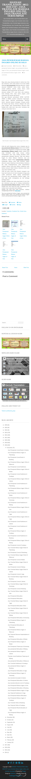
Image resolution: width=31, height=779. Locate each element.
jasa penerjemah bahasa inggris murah (19, 70)
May (8, 732)
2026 (6, 425)
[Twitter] (8, 763)
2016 (6, 747)
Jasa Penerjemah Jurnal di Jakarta (16, 581)
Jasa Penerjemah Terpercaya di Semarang (18, 646)
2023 (6, 432)
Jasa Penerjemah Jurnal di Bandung (17, 588)
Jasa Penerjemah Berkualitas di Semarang (18, 617)
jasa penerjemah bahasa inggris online (11, 72)
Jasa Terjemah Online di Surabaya (16, 705)
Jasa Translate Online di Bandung (16, 702)
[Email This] (3, 208)
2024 (6, 430)
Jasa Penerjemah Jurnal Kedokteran (17, 467)
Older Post (26, 267)
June (8, 730)
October (9, 719)
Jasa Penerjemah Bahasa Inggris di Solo (14, 234)
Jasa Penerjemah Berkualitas (15, 596)
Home (15, 267)
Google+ (6, 204)
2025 (6, 427)
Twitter (20, 202)
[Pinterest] (16, 763)
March (9, 737)
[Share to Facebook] (8, 208)
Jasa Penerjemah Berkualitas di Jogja (17, 670)
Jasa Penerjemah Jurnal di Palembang (17, 552)
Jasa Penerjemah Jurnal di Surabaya (17, 545)
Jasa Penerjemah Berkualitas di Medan (17, 639)
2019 (6, 442)
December (10, 447)
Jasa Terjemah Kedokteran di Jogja (16, 693)
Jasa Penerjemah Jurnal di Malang (16, 567)
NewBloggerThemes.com (15, 775)
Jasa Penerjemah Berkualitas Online (17, 605)
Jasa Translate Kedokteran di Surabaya (18, 663)
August (9, 724)
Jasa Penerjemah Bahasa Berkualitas (17, 695)
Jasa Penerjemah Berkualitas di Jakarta (18, 680)
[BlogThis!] (5, 208)
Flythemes (13, 773)
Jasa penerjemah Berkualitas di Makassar (18, 661)
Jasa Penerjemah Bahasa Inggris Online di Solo (15, 61)
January (9, 742)
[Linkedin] (22, 763)
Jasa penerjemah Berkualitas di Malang (17, 649)
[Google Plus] (14, 763)
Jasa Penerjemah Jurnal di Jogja (16, 574)
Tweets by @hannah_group (8, 410)
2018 (6, 445)
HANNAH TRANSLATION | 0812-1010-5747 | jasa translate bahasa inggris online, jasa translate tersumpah (15, 9)
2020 (6, 440)
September (10, 722)
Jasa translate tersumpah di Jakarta (17, 678)
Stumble (13, 204)
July (8, 727)
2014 (6, 752)
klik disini (17, 190)
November (10, 717)
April (8, 734)
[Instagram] (19, 763)
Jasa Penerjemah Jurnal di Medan (16, 559)
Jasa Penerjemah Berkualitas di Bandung (18, 688)
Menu (4, 39)
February (9, 740)
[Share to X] (6, 208)
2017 (6, 745)
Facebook (12, 202)
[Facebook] (11, 763)
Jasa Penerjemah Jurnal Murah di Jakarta (18, 450)
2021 (6, 437)
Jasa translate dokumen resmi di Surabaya (18, 683)
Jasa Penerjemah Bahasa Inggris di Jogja (18, 690)
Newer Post (5, 267)
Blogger (24, 771)
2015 (6, 750)
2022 (6, 435)
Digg (19, 204)
